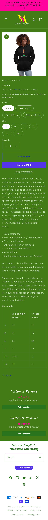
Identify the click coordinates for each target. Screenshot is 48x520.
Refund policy (21, 510)
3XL (18, 133)
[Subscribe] (40, 457)
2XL (7, 133)
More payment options (24, 172)
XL (33, 126)
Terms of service (17, 514)
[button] (6, 19)
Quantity (6, 140)
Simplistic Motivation (22, 507)
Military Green (33, 115)
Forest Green (12, 115)
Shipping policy (33, 514)
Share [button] (8, 375)
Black (8, 108)
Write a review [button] (24, 407)
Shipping (17, 89)
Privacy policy (35, 510)
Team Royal (24, 108)
